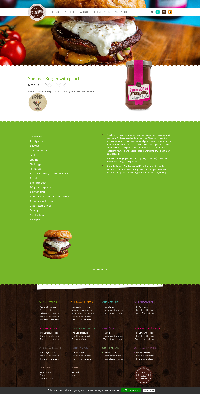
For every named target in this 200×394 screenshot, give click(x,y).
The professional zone (49, 320)
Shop (124, 12)
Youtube (164, 12)
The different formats (49, 316)
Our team (44, 375)
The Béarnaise (109, 352)
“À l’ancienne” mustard (50, 313)
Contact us (76, 372)
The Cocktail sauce (80, 333)
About (84, 12)
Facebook (157, 12)
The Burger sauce (47, 352)
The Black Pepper (142, 352)
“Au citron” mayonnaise (82, 310)
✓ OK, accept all (131, 390)
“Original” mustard (48, 307)
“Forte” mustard (47, 310)
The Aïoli (107, 333)
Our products (57, 12)
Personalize (149, 390)
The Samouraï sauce (144, 333)
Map (74, 375)
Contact (113, 12)
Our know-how (46, 378)
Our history (98, 12)
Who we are (45, 372)
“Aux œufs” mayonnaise (82, 307)
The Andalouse (141, 307)
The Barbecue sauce (49, 333)
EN (151, 12)
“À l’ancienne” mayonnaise (83, 313)
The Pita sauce (78, 352)
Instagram (170, 12)
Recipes (73, 12)
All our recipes (100, 269)
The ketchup (108, 307)
